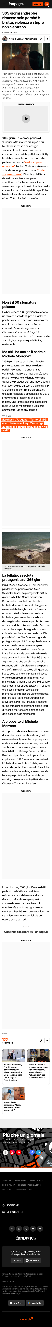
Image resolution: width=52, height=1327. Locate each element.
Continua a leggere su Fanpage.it (26, 932)
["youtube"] (18, 1152)
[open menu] (3, 4)
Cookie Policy (8, 1185)
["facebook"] (32, 1152)
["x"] (25, 1152)
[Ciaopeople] (26, 1319)
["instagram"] (12, 1152)
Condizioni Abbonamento (29, 1185)
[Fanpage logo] (17, 4)
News (4, 1033)
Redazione (6, 1190)
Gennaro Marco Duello (27, 39)
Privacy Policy (36, 1180)
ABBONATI (37, 4)
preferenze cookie (23, 1190)
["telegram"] (38, 1152)
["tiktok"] (5, 1152)
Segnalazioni (20, 1180)
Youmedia (6, 1180)
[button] (47, 38)
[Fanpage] (26, 1238)
